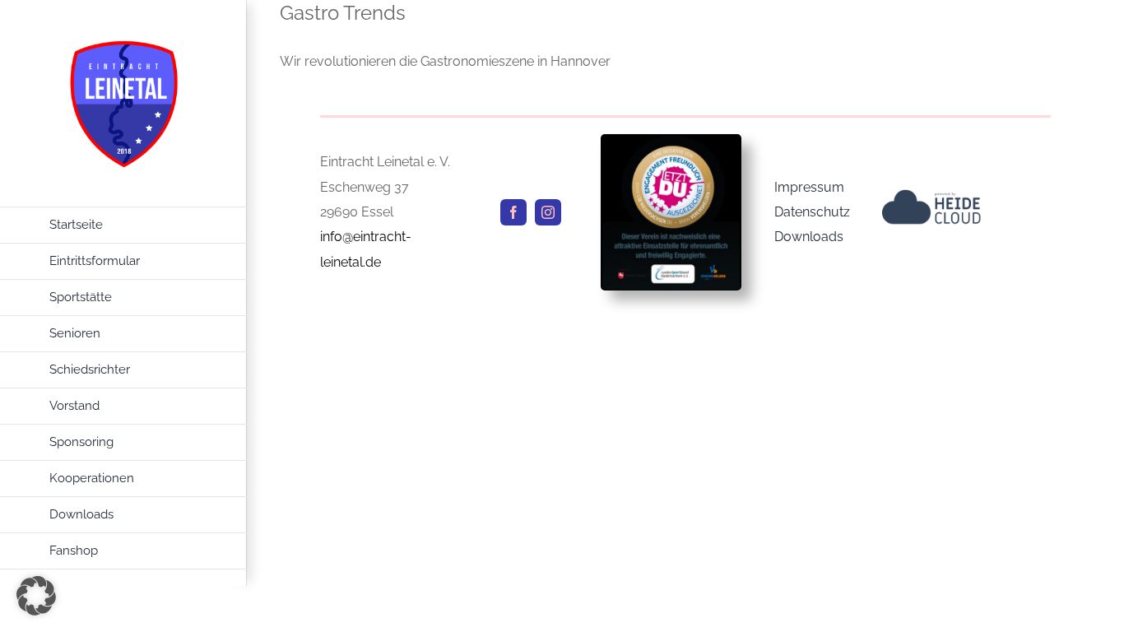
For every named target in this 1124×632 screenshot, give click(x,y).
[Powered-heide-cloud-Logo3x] (931, 195)
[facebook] (513, 212)
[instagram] (548, 212)
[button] (36, 596)
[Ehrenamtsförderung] (671, 140)
